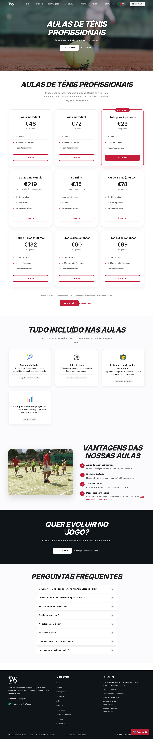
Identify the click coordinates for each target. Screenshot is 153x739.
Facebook (12, 698)
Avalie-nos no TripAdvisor (22, 704)
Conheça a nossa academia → (87, 551)
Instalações (60, 692)
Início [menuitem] (28, 4)
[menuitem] (69, 4)
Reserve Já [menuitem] (137, 4)
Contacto (59, 719)
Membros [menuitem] (95, 4)
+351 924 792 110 (110, 689)
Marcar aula (69, 48)
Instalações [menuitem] (53, 4)
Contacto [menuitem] (109, 4)
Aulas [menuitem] (83, 4)
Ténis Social (60, 710)
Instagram (22, 698)
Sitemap (118, 735)
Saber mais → (87, 48)
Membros (59, 705)
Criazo (83, 735)
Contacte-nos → (86, 303)
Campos (59, 687)
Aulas (58, 701)
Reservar (30, 157)
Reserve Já (60, 723)
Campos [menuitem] (39, 4)
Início (58, 683)
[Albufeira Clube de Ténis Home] (11, 4)
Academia (60, 696)
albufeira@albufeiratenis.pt (114, 694)
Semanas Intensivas (63, 714)
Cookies (127, 735)
